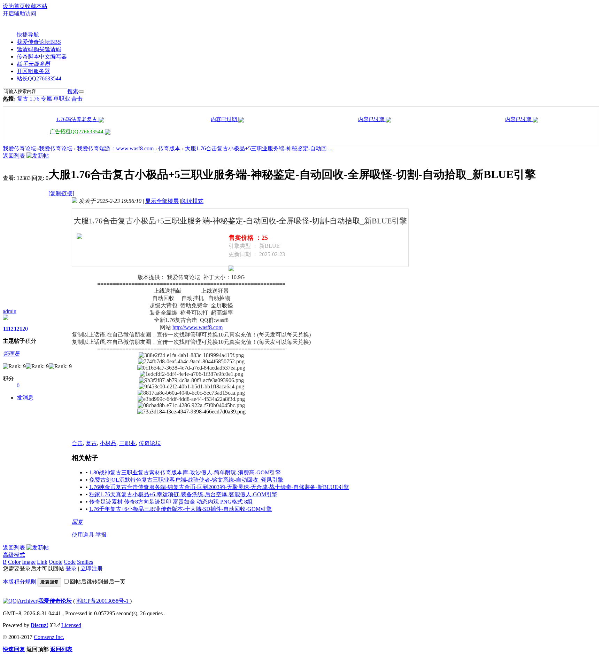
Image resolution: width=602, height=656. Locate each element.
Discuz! (39, 625)
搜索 (72, 91)
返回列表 (14, 156)
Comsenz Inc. (49, 637)
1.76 (34, 99)
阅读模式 (192, 201)
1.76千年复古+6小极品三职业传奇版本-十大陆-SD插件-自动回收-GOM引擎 (180, 509)
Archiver (27, 601)
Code (70, 562)
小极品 (108, 443)
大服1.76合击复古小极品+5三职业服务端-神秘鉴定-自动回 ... (258, 148)
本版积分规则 (19, 582)
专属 (46, 99)
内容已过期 (224, 119)
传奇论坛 (150, 443)
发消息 (25, 398)
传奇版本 (169, 148)
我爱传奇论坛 (39, 42)
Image (29, 562)
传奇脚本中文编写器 (42, 57)
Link (42, 562)
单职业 (61, 99)
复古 (22, 99)
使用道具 (83, 535)
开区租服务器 (33, 71)
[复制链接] (61, 193)
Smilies (85, 562)
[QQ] (10, 601)
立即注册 (91, 568)
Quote (55, 562)
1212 (19, 329)
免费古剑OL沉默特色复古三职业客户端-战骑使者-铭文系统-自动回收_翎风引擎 (186, 480)
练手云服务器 (33, 64)
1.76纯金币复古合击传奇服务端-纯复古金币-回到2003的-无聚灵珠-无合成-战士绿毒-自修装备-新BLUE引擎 (219, 487)
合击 (77, 99)
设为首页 (14, 6)
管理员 (11, 354)
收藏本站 (36, 6)
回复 (77, 522)
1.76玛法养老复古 (77, 119)
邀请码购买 (39, 49)
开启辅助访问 (19, 13)
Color (14, 562)
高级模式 (14, 555)
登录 (71, 568)
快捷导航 (28, 35)
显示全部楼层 (162, 201)
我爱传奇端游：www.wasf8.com (115, 148)
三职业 (127, 443)
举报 (101, 535)
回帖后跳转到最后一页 (97, 582)
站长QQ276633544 (39, 78)
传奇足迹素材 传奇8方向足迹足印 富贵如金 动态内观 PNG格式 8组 (171, 502)
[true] (81, 91)
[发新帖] (37, 156)
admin (9, 311)
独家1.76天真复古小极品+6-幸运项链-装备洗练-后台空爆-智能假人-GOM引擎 (183, 494)
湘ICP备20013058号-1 (103, 601)
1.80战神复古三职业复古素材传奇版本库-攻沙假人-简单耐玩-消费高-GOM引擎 (185, 472)
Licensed (71, 625)
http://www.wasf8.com (197, 327)
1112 (8, 329)
